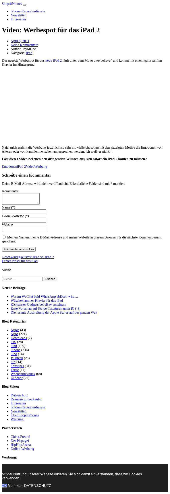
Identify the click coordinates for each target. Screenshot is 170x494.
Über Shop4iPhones (25, 415)
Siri (13, 362)
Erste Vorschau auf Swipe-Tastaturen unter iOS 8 (45, 308)
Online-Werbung (22, 449)
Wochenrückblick (23, 374)
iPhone (15, 350)
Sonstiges (17, 366)
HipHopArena (21, 445)
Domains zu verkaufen (26, 399)
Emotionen (9, 166)
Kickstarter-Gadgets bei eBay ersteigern (38, 304)
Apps (14, 334)
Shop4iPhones (12, 4)
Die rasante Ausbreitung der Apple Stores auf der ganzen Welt (54, 312)
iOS (13, 342)
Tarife (15, 370)
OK (4, 486)
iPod (14, 354)
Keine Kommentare (24, 45)
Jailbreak (17, 358)
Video (30, 166)
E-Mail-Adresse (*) (15, 216)
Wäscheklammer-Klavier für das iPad (37, 300)
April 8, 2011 (20, 41)
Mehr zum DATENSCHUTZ (29, 486)
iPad (29, 53)
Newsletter (18, 15)
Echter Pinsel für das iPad (20, 261)
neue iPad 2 (53, 60)
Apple (15, 330)
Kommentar (10, 191)
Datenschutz (19, 395)
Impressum (18, 19)
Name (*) (8, 207)
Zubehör (17, 378)
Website (7, 224)
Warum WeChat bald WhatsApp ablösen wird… (44, 296)
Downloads (19, 338)
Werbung (40, 166)
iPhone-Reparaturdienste (28, 11)
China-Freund (20, 437)
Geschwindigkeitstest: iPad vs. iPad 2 (28, 257)
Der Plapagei (20, 441)
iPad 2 (21, 166)
